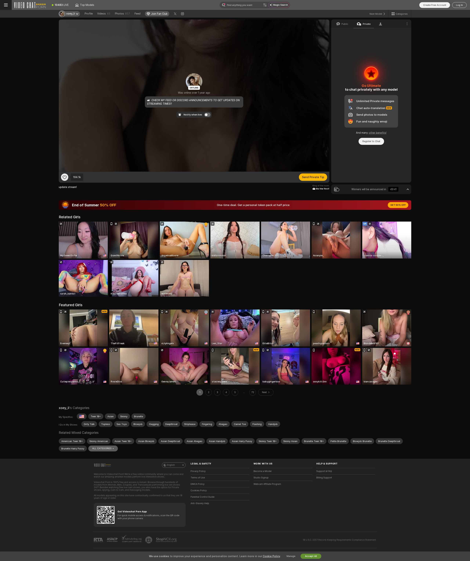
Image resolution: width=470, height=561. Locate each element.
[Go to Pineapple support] (149, 539)
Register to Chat (371, 141)
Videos (103, 13)
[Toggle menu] (6, 5)
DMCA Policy (198, 484)
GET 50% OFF (398, 205)
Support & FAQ (324, 471)
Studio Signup (261, 477)
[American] (82, 416)
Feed (137, 13)
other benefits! (377, 132)
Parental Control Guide (202, 497)
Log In (459, 5)
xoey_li (64, 408)
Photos (122, 13)
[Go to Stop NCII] (167, 540)
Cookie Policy (271, 556)
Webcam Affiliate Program (267, 484)
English (171, 465)
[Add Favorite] (64, 177)
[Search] (264, 5)
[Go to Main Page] (30, 5)
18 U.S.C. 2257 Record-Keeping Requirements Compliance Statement (339, 540)
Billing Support (324, 477)
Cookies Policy (199, 490)
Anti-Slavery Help (200, 503)
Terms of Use (198, 477)
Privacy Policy (198, 471)
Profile (88, 13)
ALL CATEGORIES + (103, 448)
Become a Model (263, 471)
